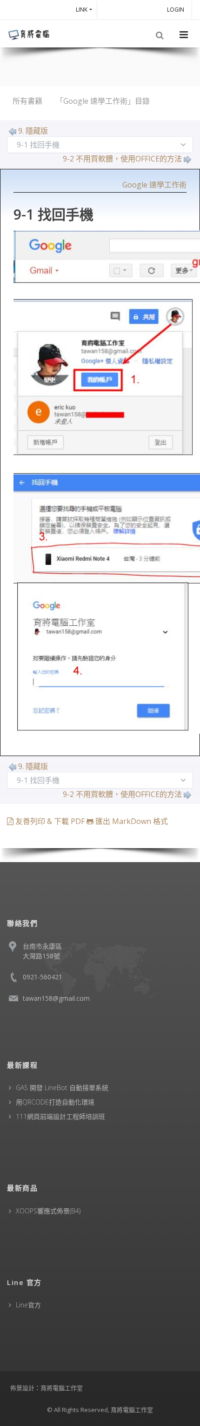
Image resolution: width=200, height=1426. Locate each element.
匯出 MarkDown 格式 (130, 821)
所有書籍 (27, 101)
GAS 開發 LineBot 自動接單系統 (62, 1087)
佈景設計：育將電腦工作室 (46, 1388)
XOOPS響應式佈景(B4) (48, 1210)
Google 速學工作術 (154, 185)
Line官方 (28, 1304)
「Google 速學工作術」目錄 (103, 101)
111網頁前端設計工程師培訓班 (60, 1116)
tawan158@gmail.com (56, 998)
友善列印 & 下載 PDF (50, 821)
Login (177, 9)
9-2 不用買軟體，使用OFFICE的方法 (122, 159)
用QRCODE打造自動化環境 (55, 1102)
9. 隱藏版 (33, 131)
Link (81, 9)
